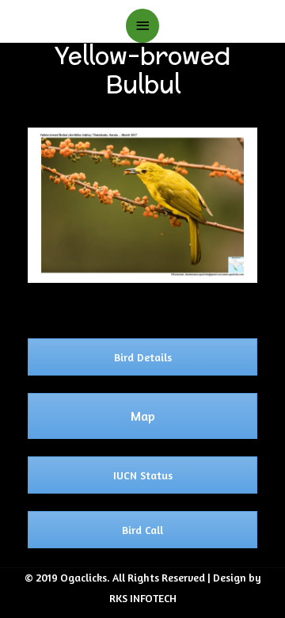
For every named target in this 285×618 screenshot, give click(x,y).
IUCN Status (143, 475)
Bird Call (142, 529)
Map (143, 416)
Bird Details (143, 357)
